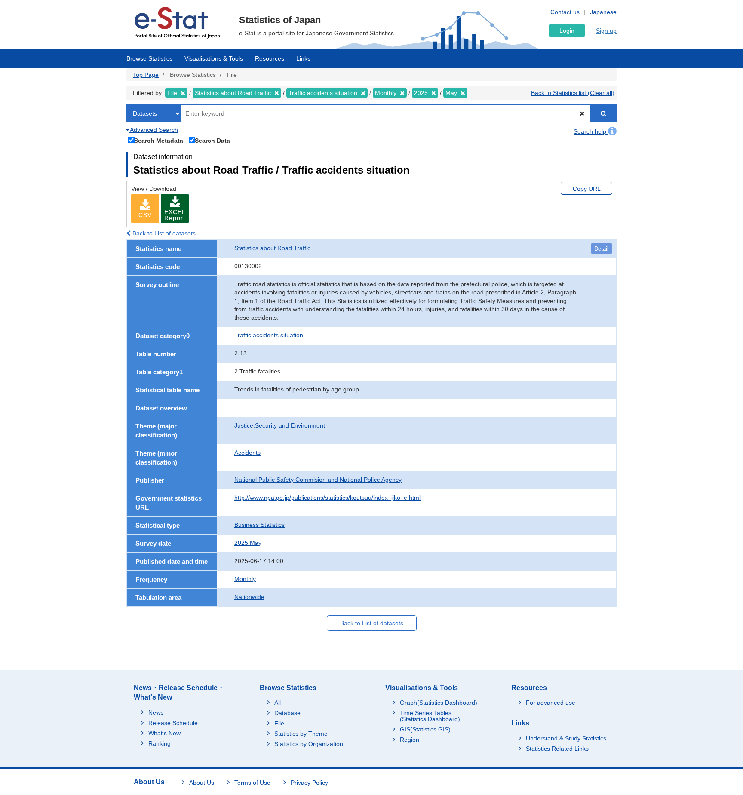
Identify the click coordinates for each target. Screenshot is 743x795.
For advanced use (550, 703)
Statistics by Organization (308, 744)
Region (409, 740)
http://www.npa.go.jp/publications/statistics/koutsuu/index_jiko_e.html (327, 497)
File (279, 723)
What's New (164, 733)
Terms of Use (252, 783)
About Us (201, 783)
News (155, 712)
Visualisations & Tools (213, 58)
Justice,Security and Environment (279, 425)
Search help (591, 131)
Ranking (159, 743)
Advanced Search (153, 130)
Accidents (247, 452)
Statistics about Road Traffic (272, 248)
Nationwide (249, 596)
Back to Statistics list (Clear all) (572, 92)
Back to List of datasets (163, 233)
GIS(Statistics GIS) (425, 729)
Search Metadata (158, 140)
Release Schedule (173, 723)
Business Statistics (259, 524)
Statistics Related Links (557, 749)
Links (303, 58)
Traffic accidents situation (268, 335)
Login (566, 30)
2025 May (247, 542)
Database (287, 713)
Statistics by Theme (301, 734)
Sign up (606, 30)
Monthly (245, 578)
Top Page (146, 74)
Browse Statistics (149, 58)
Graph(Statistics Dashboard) (438, 703)
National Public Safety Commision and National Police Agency (318, 479)
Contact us (565, 12)
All (277, 703)
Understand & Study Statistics (566, 738)
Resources (269, 58)
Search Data (212, 140)
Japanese (603, 12)
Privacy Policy (309, 783)
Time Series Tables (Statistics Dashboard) (430, 716)
